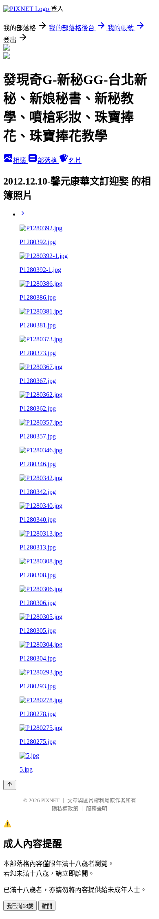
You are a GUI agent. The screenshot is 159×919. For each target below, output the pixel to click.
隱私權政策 (65, 809)
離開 (47, 906)
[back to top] (9, 785)
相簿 (20, 160)
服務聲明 (96, 809)
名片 (75, 160)
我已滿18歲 (20, 906)
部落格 (48, 160)
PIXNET (50, 800)
